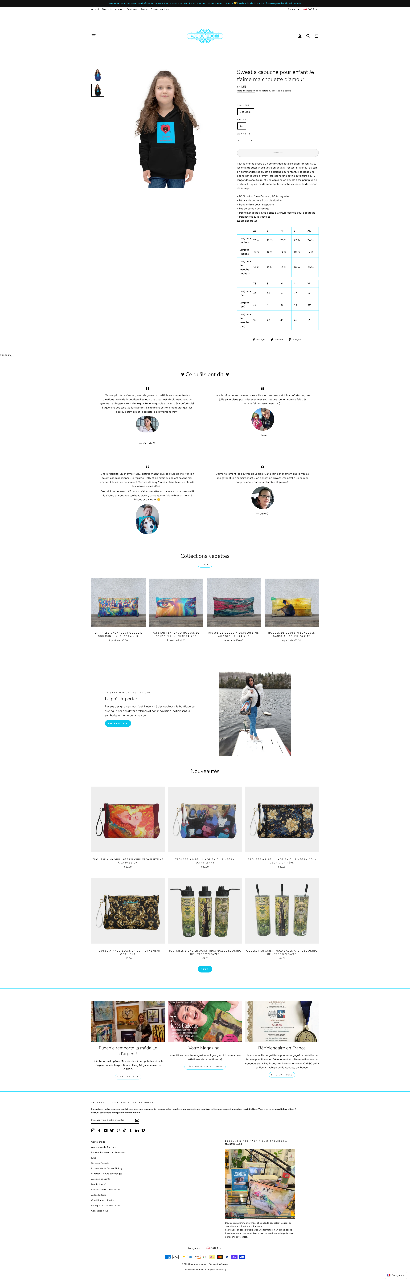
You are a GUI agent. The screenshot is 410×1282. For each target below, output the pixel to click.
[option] (205, 3)
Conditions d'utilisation (103, 1200)
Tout (205, 565)
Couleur (243, 105)
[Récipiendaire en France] (282, 1021)
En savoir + (118, 723)
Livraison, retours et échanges (106, 1173)
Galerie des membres (112, 9)
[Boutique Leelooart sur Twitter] (112, 1130)
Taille (241, 119)
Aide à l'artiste (98, 1195)
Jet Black (245, 111)
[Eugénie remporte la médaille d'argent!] (128, 1021)
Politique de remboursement (105, 1205)
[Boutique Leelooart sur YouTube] (106, 1130)
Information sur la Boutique (105, 1189)
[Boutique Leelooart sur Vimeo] (143, 1130)
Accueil (95, 9)
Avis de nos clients (100, 1179)
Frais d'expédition (246, 90)
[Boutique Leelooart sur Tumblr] (131, 1130)
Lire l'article (128, 1076)
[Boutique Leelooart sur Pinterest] (118, 1130)
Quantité (244, 134)
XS (241, 125)
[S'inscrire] (137, 1120)
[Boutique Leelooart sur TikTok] (124, 1130)
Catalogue (132, 9)
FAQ (93, 1158)
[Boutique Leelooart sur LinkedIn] (137, 1130)
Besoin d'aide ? (99, 1184)
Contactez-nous (99, 1210)
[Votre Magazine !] (205, 1021)
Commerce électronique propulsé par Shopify (205, 1269)
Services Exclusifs (100, 1163)
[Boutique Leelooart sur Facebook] (99, 1130)
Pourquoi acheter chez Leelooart (108, 1152)
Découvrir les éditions (205, 1067)
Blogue (144, 9)
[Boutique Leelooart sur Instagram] (93, 1130)
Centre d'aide (98, 1142)
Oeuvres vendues (159, 9)
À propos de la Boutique (103, 1147)
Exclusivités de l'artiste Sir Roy (106, 1168)
